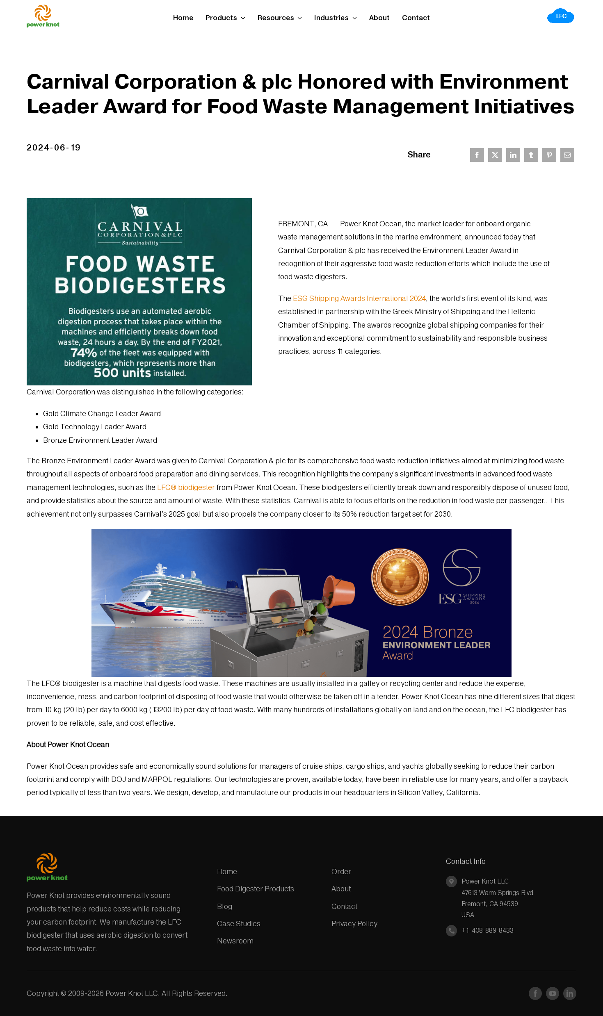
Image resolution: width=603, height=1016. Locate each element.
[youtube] (552, 993)
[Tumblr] (531, 155)
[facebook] (535, 993)
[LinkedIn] (513, 155)
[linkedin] (569, 993)
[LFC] (561, 10)
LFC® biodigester (186, 487)
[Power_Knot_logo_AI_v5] (43, 8)
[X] (495, 155)
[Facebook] (477, 155)
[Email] (567, 155)
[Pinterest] (549, 155)
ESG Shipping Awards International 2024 (359, 298)
